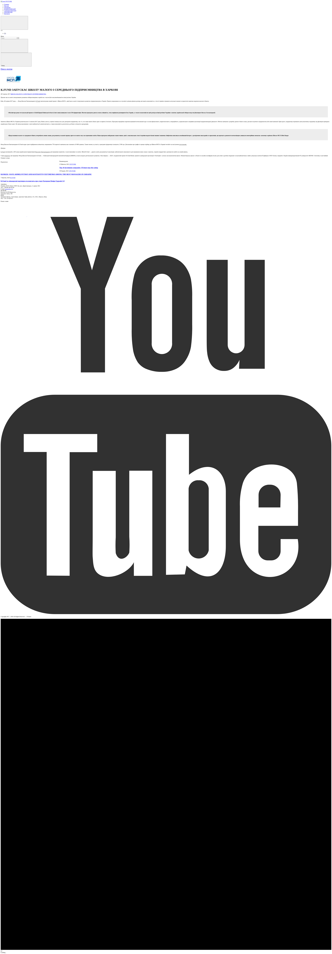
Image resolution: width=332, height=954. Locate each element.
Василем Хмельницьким (42, 152)
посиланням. (183, 144)
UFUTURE (72, 164)
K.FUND (12, 177)
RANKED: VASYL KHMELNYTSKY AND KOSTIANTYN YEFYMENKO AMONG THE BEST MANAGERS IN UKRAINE (46, 174)
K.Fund (38, 101)
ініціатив (7, 155)
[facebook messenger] (20, 166)
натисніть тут (9, 189)
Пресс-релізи (6, 69)
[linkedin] (46, 166)
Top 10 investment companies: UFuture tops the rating (78, 168)
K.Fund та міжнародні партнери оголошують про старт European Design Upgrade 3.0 (32, 181)
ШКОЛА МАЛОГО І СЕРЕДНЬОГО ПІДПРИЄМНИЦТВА (28, 94)
